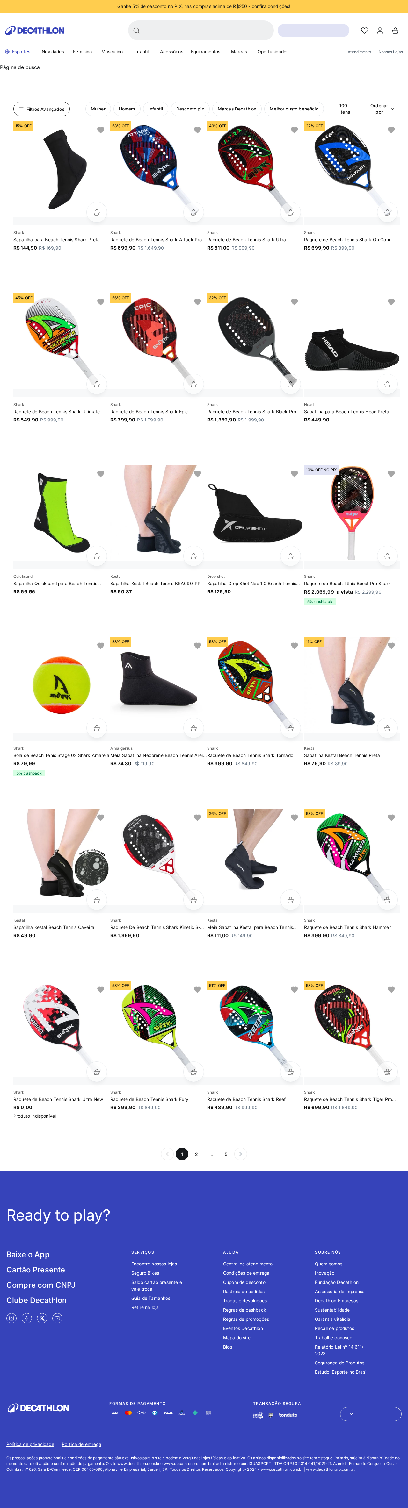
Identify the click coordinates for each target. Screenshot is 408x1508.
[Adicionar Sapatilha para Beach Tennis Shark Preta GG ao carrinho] (96, 212)
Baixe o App (28, 1254)
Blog (227, 1346)
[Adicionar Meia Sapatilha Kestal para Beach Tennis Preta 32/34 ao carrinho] (290, 899)
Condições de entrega (246, 1273)
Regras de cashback (244, 1310)
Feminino (82, 51)
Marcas (239, 51)
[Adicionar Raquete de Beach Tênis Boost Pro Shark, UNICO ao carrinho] (387, 556)
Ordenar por (379, 109)
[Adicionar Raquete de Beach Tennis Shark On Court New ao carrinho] (387, 212)
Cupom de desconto (244, 1282)
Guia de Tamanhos (151, 1298)
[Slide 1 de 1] (61, 169)
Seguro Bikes (145, 1273)
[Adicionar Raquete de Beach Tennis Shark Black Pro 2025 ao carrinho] (290, 384)
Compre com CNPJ (41, 1285)
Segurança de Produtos (339, 1362)
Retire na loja (145, 1307)
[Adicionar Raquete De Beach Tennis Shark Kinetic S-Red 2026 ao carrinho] (193, 899)
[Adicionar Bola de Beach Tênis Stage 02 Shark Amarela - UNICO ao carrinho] (96, 728)
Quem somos (329, 1263)
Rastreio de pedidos (244, 1291)
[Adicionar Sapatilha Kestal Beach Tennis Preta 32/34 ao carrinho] (387, 728)
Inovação (324, 1273)
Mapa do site (237, 1337)
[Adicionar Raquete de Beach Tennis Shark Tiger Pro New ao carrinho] (387, 1071)
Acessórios (171, 51)
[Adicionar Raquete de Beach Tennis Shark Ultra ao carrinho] (290, 212)
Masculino (112, 51)
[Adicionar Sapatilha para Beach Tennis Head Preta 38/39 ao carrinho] (387, 384)
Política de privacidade (30, 1444)
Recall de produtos (334, 1328)
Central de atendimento (248, 1263)
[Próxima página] (240, 1154)
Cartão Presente (35, 1269)
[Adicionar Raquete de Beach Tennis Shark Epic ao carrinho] (193, 384)
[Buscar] (136, 30)
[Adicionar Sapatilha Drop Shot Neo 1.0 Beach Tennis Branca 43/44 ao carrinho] (290, 556)
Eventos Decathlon (243, 1328)
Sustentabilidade (332, 1310)
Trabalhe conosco (334, 1337)
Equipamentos (206, 51)
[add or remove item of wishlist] (101, 130)
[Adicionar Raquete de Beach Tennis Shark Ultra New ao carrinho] (96, 1071)
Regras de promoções (246, 1319)
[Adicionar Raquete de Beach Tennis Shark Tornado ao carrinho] (290, 728)
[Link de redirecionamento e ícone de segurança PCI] (270, 1415)
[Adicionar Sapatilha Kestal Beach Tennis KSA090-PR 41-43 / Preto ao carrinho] (193, 556)
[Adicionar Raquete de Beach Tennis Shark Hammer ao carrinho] (387, 899)
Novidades (53, 51)
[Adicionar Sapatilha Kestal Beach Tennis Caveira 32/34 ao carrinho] (96, 899)
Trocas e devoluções (245, 1300)
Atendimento (359, 51)
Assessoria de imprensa (340, 1291)
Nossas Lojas (391, 51)
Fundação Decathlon (337, 1282)
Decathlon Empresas (336, 1300)
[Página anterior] (167, 1154)
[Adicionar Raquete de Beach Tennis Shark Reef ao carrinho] (290, 1071)
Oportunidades (273, 51)
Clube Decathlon (36, 1300)
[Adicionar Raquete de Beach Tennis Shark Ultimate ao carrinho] (96, 384)
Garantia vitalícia (332, 1319)
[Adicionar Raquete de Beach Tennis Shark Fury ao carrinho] (193, 1071)
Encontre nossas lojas (154, 1263)
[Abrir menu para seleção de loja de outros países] (371, 1414)
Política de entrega (81, 1444)
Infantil (141, 51)
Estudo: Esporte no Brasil (341, 1372)
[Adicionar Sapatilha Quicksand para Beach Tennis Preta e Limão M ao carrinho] (96, 556)
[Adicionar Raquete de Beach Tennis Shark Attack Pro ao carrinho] (193, 212)
